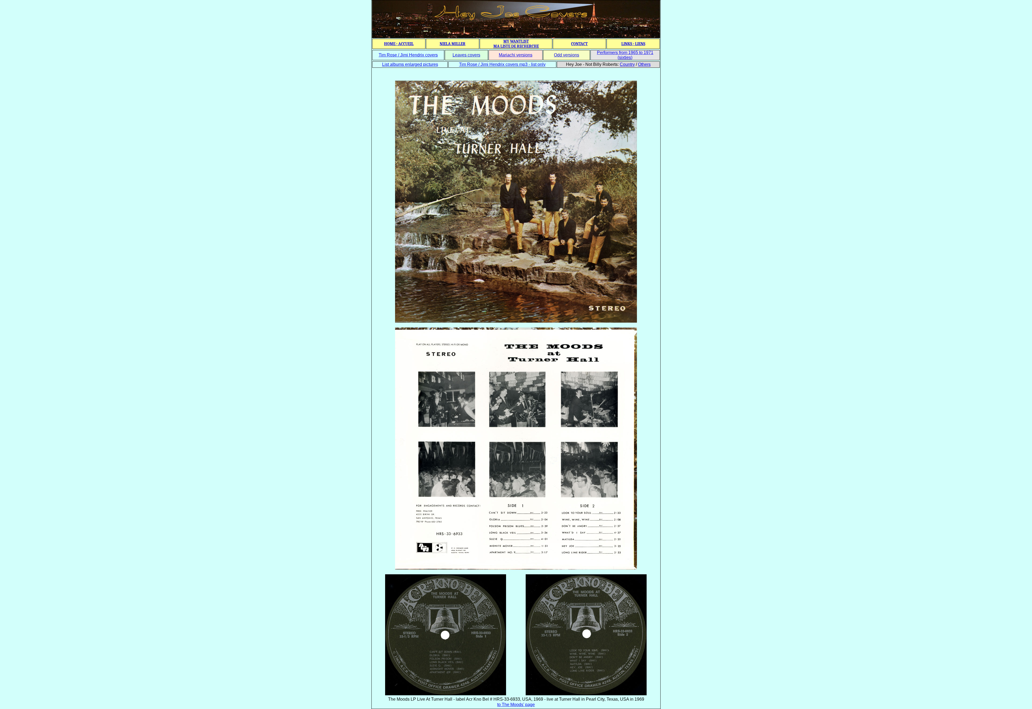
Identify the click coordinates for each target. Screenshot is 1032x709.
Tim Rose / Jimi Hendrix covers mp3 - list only (502, 64)
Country (627, 64)
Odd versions (566, 55)
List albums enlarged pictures (410, 64)
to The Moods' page (516, 704)
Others (644, 64)
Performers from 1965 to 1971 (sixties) (625, 55)
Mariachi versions (515, 55)
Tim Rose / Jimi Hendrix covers (408, 55)
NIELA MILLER (452, 43)
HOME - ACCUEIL (399, 43)
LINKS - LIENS (633, 43)
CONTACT (579, 43)
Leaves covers (466, 55)
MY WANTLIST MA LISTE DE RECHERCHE (516, 44)
